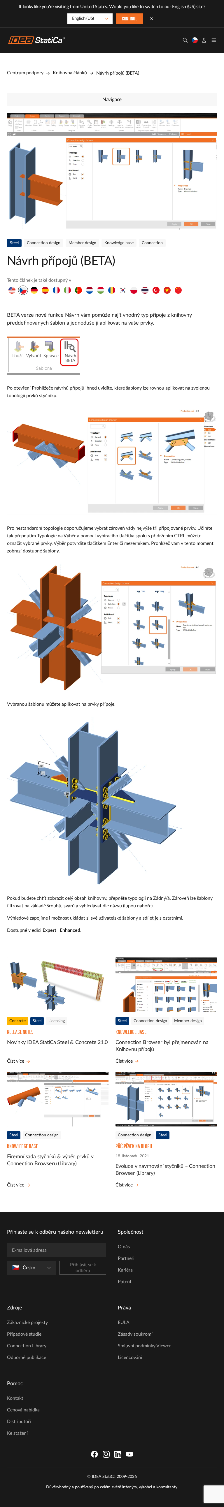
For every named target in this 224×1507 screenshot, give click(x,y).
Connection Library (26, 1346)
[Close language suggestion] (151, 18)
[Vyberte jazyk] (195, 40)
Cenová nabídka (23, 1410)
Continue (129, 19)
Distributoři (19, 1421)
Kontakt (15, 1398)
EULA (124, 1322)
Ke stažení (17, 1433)
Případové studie (24, 1334)
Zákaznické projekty (27, 1322)
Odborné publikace (26, 1357)
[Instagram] (106, 1454)
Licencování (130, 1357)
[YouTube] (129, 1454)
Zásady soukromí (135, 1334)
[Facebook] (94, 1454)
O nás (124, 1246)
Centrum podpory (25, 73)
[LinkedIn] (117, 1454)
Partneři (126, 1258)
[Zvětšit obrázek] (112, 171)
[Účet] (204, 40)
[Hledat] (185, 40)
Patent (125, 1281)
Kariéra (125, 1270)
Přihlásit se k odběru (83, 1268)
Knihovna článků (70, 73)
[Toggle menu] (214, 40)
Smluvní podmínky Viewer (144, 1346)
